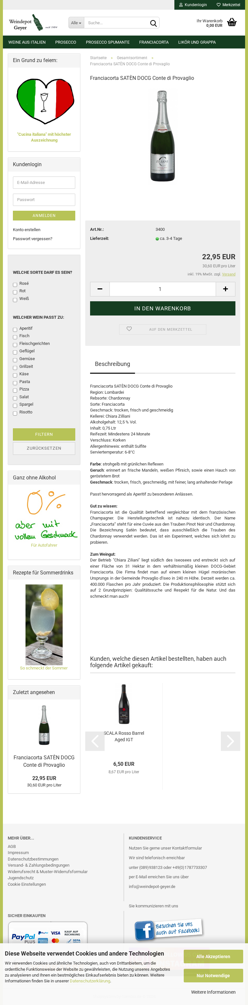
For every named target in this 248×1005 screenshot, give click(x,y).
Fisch (24, 335)
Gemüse (27, 358)
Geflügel (27, 350)
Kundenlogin (195, 5)
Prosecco (65, 42)
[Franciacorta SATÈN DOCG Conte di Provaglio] (163, 136)
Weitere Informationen (213, 992)
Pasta (24, 381)
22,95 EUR (44, 778)
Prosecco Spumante (107, 42)
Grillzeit (26, 366)
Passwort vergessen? (32, 238)
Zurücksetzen (44, 448)
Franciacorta (154, 42)
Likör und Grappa (197, 42)
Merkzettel (230, 5)
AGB (12, 846)
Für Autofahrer (44, 545)
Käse (24, 373)
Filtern (44, 434)
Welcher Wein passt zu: (38, 317)
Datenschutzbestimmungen (33, 859)
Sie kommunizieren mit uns (153, 905)
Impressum (18, 852)
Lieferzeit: (99, 238)
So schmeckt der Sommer (44, 668)
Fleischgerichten (34, 343)
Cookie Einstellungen (27, 884)
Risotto (25, 412)
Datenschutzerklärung (90, 980)
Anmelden (44, 215)
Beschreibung (112, 363)
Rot (22, 290)
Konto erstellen (26, 229)
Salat (24, 396)
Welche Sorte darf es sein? (42, 272)
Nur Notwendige (213, 975)
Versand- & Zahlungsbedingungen (38, 865)
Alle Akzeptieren (213, 956)
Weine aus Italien (27, 42)
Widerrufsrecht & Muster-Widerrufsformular (48, 871)
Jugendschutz (21, 877)
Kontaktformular (187, 848)
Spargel (26, 404)
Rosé (24, 283)
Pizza (24, 389)
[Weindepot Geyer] (33, 23)
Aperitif (26, 328)
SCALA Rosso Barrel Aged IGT (124, 736)
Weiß (24, 298)
